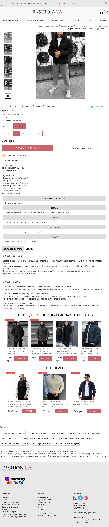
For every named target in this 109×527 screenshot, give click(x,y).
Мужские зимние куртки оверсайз (43, 438)
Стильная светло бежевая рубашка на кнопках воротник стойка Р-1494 (54, 404)
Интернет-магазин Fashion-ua (47, 26)
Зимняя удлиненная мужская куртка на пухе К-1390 (16, 351)
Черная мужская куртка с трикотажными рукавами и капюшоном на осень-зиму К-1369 (20, 405)
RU (60, 3)
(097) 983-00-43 (79, 505)
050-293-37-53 (17, 3)
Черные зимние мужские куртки (66, 444)
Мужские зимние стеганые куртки (14, 444)
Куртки (78, 26)
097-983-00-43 (29, 3)
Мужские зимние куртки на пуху (14, 438)
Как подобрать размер (11, 502)
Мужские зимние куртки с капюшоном (75, 438)
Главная (5, 497)
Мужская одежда (10, 20)
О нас (4, 500)
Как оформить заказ (10, 504)
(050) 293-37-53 (79, 503)
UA (64, 3)
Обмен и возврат (9, 512)
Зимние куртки (89, 26)
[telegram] (80, 498)
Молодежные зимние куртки (90, 433)
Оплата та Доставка (10, 507)
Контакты (6, 509)
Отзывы (102, 20)
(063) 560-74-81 (79, 508)
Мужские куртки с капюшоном (63, 433)
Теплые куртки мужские (41, 444)
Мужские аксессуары (34, 20)
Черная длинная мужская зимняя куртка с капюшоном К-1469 (66, 352)
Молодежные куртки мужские (13, 433)
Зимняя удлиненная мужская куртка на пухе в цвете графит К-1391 (41, 352)
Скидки (89, 20)
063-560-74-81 (41, 3)
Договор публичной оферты (14, 514)
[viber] (75, 498)
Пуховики (101, 26)
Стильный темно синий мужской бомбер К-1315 (84, 402)
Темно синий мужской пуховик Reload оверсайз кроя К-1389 (91, 351)
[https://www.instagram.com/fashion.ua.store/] (85, 498)
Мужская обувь (57, 20)
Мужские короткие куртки (38, 433)
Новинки (75, 20)
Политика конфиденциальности (15, 516)
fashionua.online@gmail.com (84, 512)
